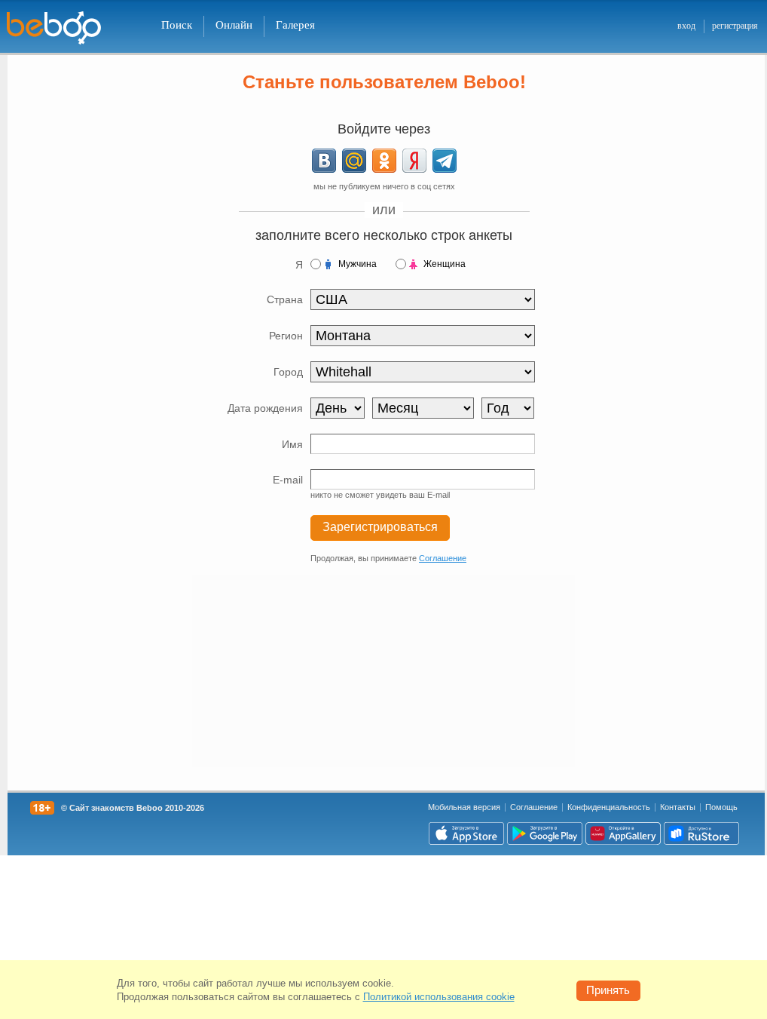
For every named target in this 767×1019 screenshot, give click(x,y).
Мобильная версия (464, 807)
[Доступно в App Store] (466, 833)
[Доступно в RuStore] (701, 833)
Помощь (721, 807)
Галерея (295, 25)
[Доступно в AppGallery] (623, 833)
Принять (608, 990)
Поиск (176, 25)
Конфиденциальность (608, 807)
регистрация (735, 25)
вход (686, 25)
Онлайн (233, 25)
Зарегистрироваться (380, 526)
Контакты (677, 807)
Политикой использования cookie (439, 996)
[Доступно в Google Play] (544, 833)
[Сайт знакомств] (63, 28)
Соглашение (442, 558)
